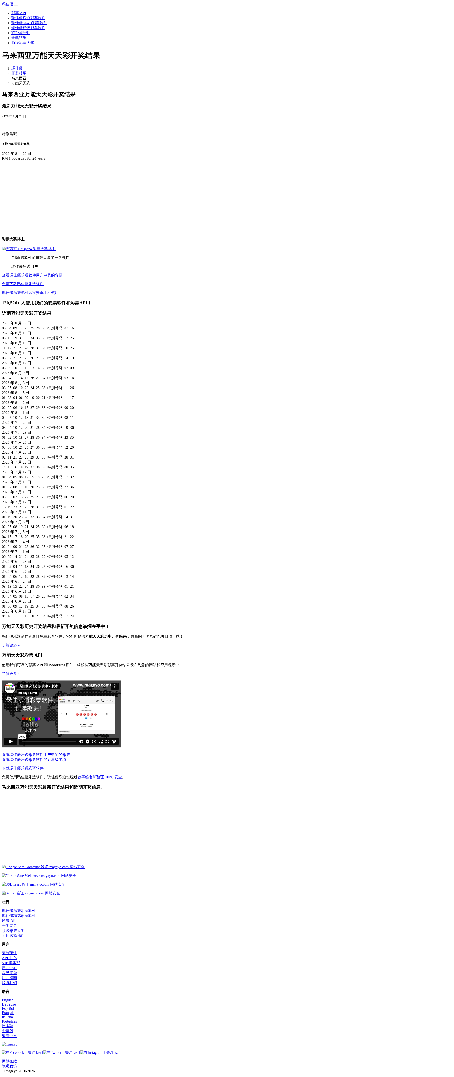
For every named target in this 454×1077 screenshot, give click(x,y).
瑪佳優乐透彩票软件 (28, 18)
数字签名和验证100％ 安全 (100, 777)
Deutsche (9, 1004)
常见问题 (9, 973)
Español (8, 1009)
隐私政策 (9, 1066)
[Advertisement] (41, 197)
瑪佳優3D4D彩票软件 (29, 23)
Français (8, 1013)
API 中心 (9, 958)
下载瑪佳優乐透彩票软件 (23, 768)
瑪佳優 (7, 4)
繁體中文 (9, 1036)
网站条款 (9, 1061)
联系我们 (9, 983)
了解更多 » (11, 645)
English (7, 1000)
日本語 (7, 1026)
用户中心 (9, 968)
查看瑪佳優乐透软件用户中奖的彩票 (32, 275)
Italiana (7, 1017)
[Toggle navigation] (16, 5)
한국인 (7, 1031)
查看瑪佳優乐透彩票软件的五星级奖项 (34, 759)
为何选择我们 (13, 935)
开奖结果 (18, 38)
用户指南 (9, 978)
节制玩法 (9, 953)
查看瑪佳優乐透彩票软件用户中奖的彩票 (36, 755)
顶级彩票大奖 (22, 43)
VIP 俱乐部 (20, 33)
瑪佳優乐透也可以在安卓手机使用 (30, 293)
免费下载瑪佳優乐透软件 (23, 284)
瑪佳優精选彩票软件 (28, 28)
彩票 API (18, 13)
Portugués (9, 1021)
